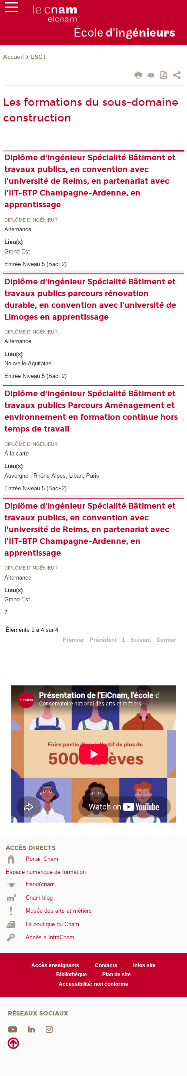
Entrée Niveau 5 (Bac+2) (35, 264)
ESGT (38, 57)
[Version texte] (151, 76)
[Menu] (12, 9)
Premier (73, 640)
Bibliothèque (71, 974)
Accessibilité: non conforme (93, 984)
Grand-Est (17, 251)
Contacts (106, 965)
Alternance (17, 229)
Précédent (103, 640)
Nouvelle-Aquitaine (27, 363)
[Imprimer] (138, 76)
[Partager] (176, 76)
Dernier (166, 640)
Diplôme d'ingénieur (31, 220)
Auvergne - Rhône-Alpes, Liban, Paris (51, 475)
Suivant (140, 640)
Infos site (144, 965)
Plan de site (116, 974)
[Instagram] (49, 1028)
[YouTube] (12, 1028)
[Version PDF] (164, 76)
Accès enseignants (55, 965)
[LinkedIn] (31, 1028)
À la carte (16, 453)
